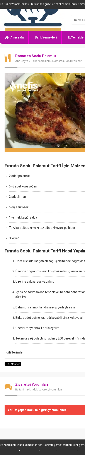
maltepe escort (9, 449)
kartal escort (48, 449)
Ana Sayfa (21, 61)
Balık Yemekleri (46, 37)
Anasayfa (17, 37)
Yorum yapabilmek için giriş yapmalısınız (37, 410)
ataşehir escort (29, 449)
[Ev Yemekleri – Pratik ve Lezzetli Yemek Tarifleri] (32, 20)
